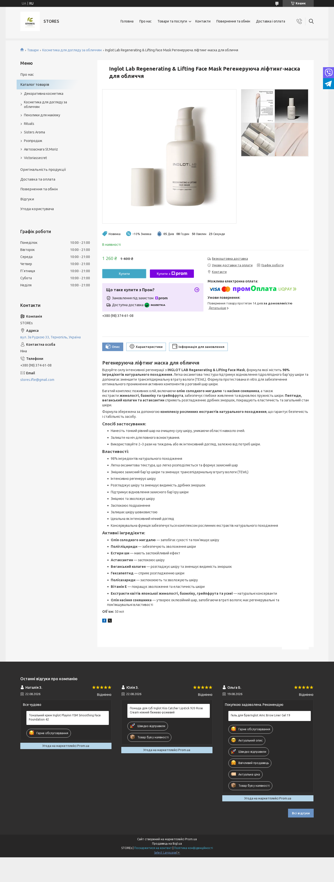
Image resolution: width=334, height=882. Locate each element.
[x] (110, 621)
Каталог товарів (34, 84)
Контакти (203, 21)
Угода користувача (37, 209)
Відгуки (27, 199)
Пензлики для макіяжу (42, 115)
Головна (127, 21)
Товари (33, 50)
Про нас (145, 21)
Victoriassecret (35, 158)
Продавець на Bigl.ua (167, 843)
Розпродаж (33, 141)
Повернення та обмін (233, 21)
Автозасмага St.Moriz (41, 149)
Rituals (29, 124)
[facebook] (104, 621)
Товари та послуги (172, 21)
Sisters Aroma (34, 132)
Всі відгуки (301, 813)
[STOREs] (30, 21)
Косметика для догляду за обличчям (72, 50)
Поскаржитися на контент (153, 848)
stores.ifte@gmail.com (37, 380)
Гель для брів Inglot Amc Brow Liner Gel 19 (260, 715)
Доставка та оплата (37, 179)
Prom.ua (191, 839)
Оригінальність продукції (43, 169)
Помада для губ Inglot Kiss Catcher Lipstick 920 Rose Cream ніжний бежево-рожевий (166, 710)
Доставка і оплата (270, 21)
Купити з (163, 274)
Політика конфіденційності (193, 848)
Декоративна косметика (43, 94)
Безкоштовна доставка (230, 258)
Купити (124, 274)
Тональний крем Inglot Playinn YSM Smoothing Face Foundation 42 (65, 717)
